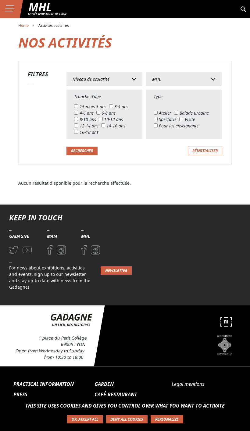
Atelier (165, 113)
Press (20, 394)
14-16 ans (115, 126)
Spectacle (168, 119)
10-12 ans (113, 119)
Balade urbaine (194, 113)
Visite (190, 119)
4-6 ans (87, 113)
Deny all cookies (126, 419)
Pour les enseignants (178, 126)
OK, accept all (85, 419)
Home (23, 25)
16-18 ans (89, 132)
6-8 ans (109, 113)
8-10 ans (88, 119)
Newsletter (116, 270)
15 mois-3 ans (93, 106)
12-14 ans (89, 126)
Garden (104, 384)
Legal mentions (188, 384)
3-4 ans (121, 106)
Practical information (43, 384)
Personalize (167, 419)
